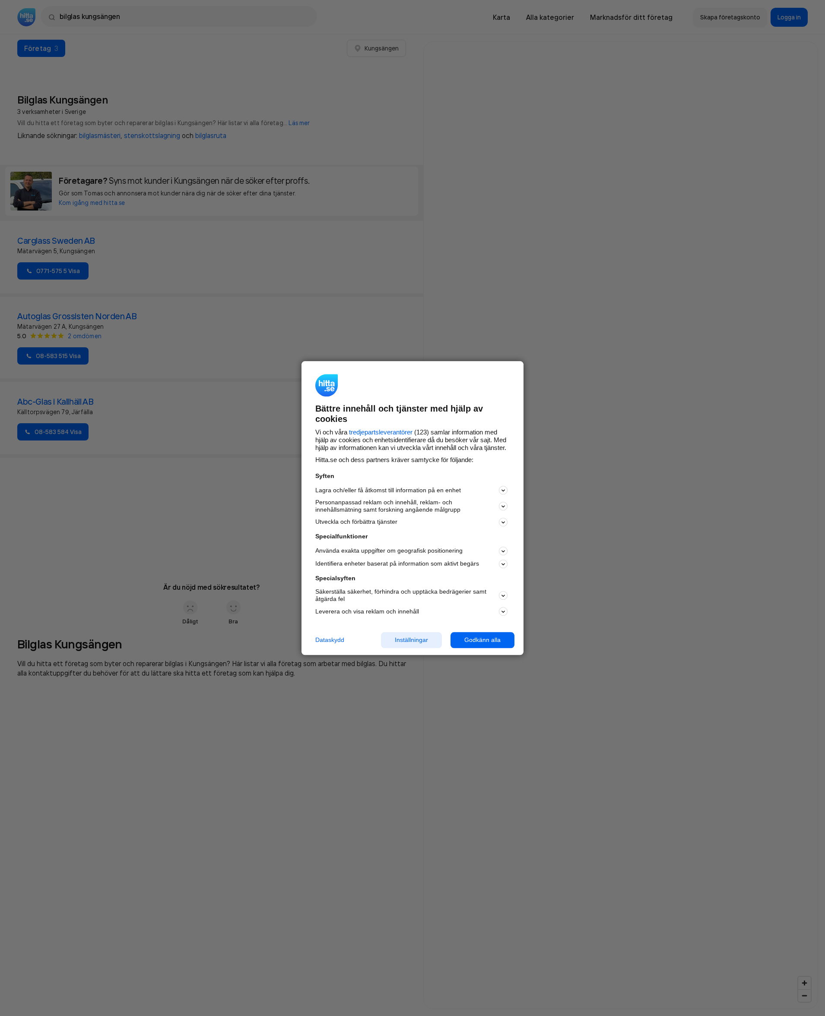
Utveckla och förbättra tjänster (356, 522)
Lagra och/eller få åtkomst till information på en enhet (388, 490)
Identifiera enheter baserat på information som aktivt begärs (397, 563)
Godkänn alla (482, 639)
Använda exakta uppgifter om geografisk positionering (389, 550)
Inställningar (411, 639)
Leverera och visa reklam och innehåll (367, 611)
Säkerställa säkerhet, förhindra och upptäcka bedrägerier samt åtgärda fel (400, 595)
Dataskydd (329, 639)
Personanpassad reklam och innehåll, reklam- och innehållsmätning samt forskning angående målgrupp (387, 506)
